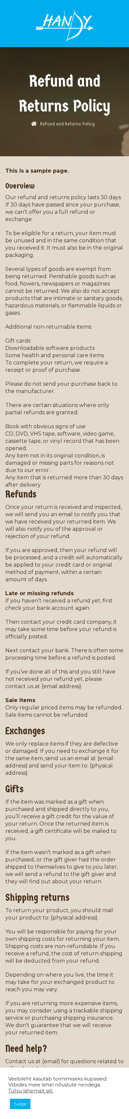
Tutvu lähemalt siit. (30, 1091)
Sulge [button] (20, 1103)
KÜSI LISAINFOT (45, 18)
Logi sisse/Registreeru (77, 21)
